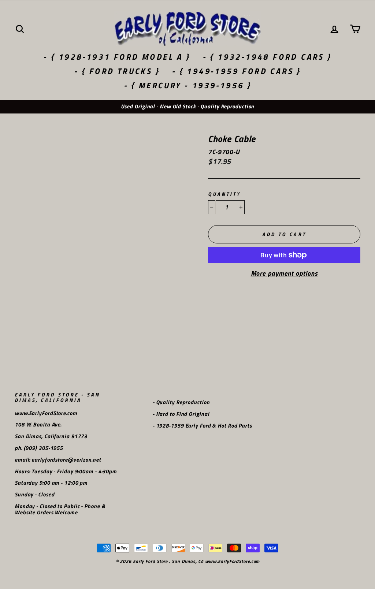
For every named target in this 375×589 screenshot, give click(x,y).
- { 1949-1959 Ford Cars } (236, 71)
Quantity (224, 194)
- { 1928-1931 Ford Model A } (117, 57)
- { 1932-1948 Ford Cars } (267, 57)
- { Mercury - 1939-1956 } (187, 85)
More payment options (284, 273)
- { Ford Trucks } (116, 71)
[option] (187, 107)
